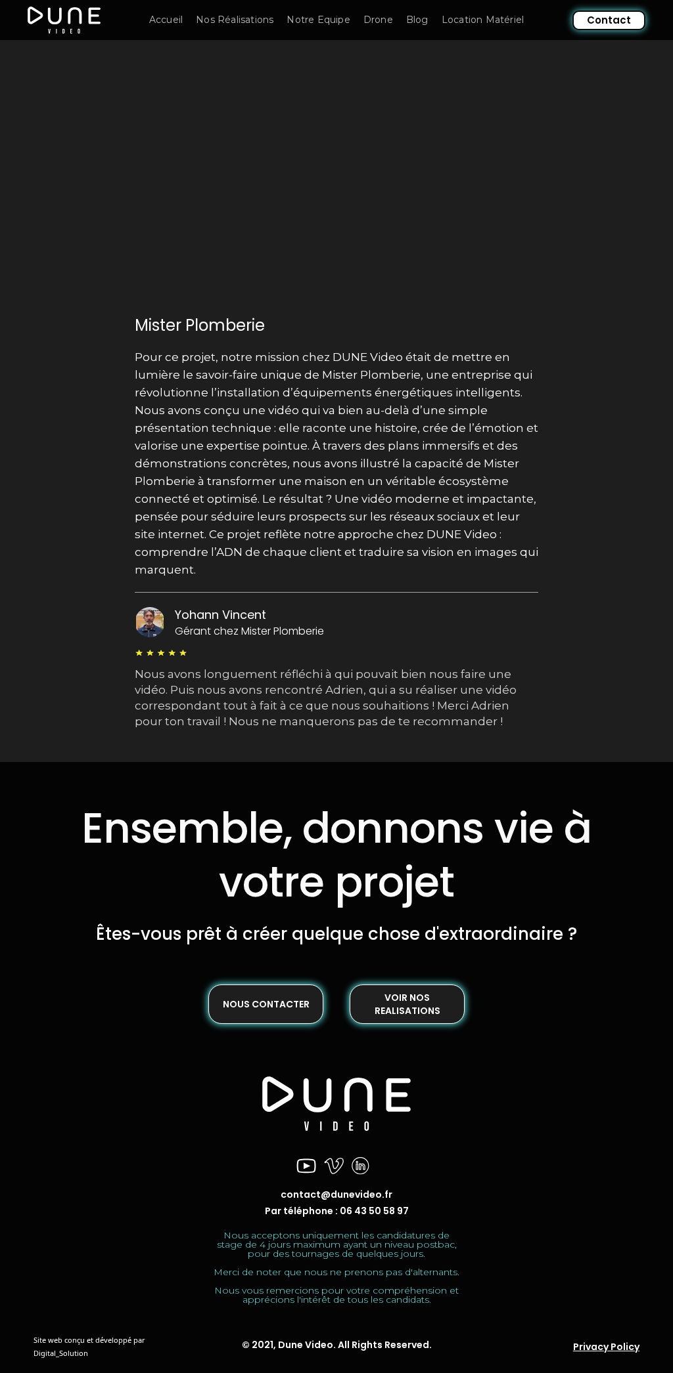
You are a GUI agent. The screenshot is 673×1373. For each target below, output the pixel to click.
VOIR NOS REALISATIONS (407, 1004)
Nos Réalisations (234, 20)
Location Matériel (483, 20)
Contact (609, 20)
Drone (378, 20)
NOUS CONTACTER (266, 1004)
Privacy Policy (606, 1346)
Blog (417, 20)
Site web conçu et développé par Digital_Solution (89, 1346)
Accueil (166, 20)
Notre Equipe (318, 20)
